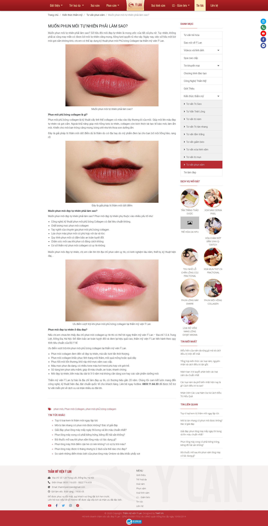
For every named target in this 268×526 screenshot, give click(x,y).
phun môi (58, 409)
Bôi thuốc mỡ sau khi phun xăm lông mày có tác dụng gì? (85, 439)
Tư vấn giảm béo (195, 141)
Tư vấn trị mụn (193, 157)
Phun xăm (111, 5)
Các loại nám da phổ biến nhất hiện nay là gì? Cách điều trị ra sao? (201, 384)
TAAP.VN (159, 513)
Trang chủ (53, 14)
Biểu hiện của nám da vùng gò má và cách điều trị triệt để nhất (201, 352)
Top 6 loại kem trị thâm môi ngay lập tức (76, 420)
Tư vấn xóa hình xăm (197, 149)
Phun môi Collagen (75, 409)
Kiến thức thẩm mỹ (73, 14)
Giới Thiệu (189, 88)
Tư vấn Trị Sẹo (194, 103)
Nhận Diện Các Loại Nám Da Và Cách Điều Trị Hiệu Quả (201, 394)
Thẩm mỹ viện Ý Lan (132, 513)
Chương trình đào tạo (195, 73)
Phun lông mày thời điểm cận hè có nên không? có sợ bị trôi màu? (90, 444)
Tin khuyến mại (192, 65)
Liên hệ (214, 5)
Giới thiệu (55, 5)
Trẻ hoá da (75, 5)
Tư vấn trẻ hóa (191, 35)
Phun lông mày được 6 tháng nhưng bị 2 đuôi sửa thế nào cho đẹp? (91, 449)
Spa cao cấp (191, 58)
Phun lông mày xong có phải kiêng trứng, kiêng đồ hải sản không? (90, 434)
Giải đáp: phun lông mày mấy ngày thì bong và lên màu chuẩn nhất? (91, 429)
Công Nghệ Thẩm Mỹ (195, 80)
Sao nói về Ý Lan (193, 42)
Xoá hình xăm (158, 5)
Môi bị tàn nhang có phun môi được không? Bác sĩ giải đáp (86, 425)
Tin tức (200, 5)
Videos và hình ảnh (194, 50)
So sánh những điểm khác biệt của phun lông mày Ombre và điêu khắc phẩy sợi (97, 453)
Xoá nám (95, 5)
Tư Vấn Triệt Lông (195, 111)
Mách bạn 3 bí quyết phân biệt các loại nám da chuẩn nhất (199, 373)
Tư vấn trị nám (193, 119)
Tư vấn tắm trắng (195, 134)
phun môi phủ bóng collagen (101, 409)
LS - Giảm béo (179, 5)
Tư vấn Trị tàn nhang (197, 126)
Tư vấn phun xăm (96, 14)
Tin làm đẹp (190, 172)
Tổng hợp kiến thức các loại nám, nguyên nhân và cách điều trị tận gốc (200, 363)
